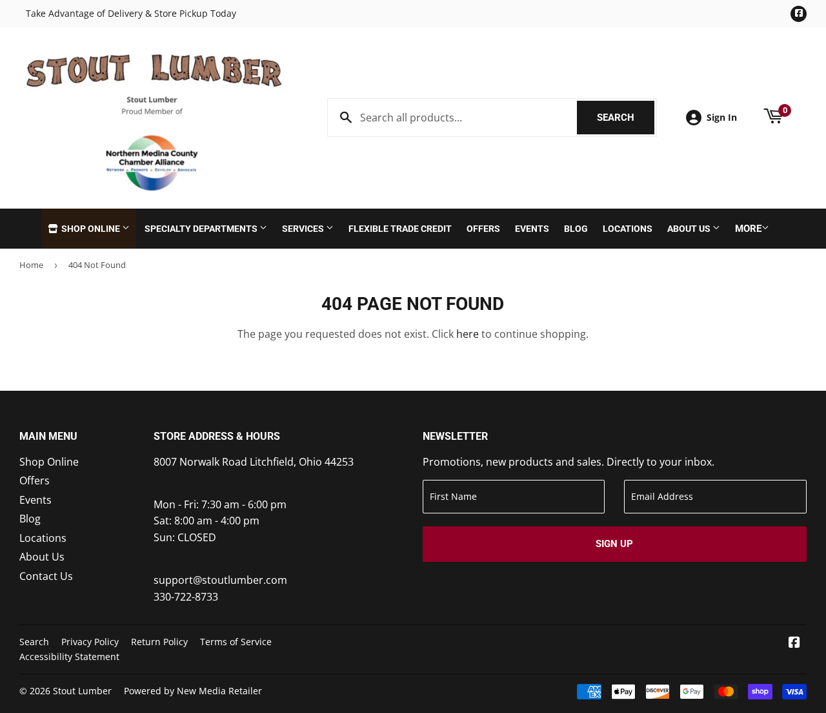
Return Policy (159, 642)
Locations (627, 228)
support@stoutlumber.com (220, 580)
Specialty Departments (202, 228)
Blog (576, 228)
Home (31, 265)
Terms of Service (236, 642)
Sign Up (614, 544)
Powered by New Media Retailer (193, 691)
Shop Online (90, 228)
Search (625, 117)
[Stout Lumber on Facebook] (794, 643)
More (748, 228)
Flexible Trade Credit (400, 228)
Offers (483, 228)
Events (532, 228)
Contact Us (46, 576)
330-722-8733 (186, 597)
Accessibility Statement (69, 656)
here (467, 334)
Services (304, 228)
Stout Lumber (82, 691)
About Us (689, 228)
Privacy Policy (90, 642)
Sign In (722, 117)
